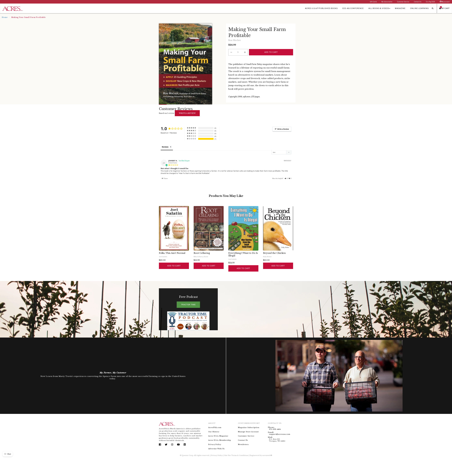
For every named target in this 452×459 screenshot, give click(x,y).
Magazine (400, 8)
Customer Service (403, 2)
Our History (213, 432)
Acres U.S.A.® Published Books (321, 8)
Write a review (187, 113)
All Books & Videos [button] (378, 8)
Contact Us (417, 2)
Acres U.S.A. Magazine (218, 436)
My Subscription (386, 2)
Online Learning (419, 8)
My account (446, 2)
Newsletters (243, 444)
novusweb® (267, 455)
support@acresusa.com (279, 434)
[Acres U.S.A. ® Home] (12, 8)
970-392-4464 (275, 429)
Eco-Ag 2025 (430, 2)
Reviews (165, 147)
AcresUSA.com (214, 427)
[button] (286, 178)
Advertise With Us (216, 449)
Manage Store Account (248, 432)
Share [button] (165, 178)
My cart (445, 8)
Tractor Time (188, 305)
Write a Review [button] (283, 129)
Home (5, 17)
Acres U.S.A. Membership (219, 440)
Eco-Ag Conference (353, 8)
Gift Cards (373, 2)
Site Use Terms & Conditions (236, 455)
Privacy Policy (214, 444)
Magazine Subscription (248, 427)
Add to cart (173, 266)
